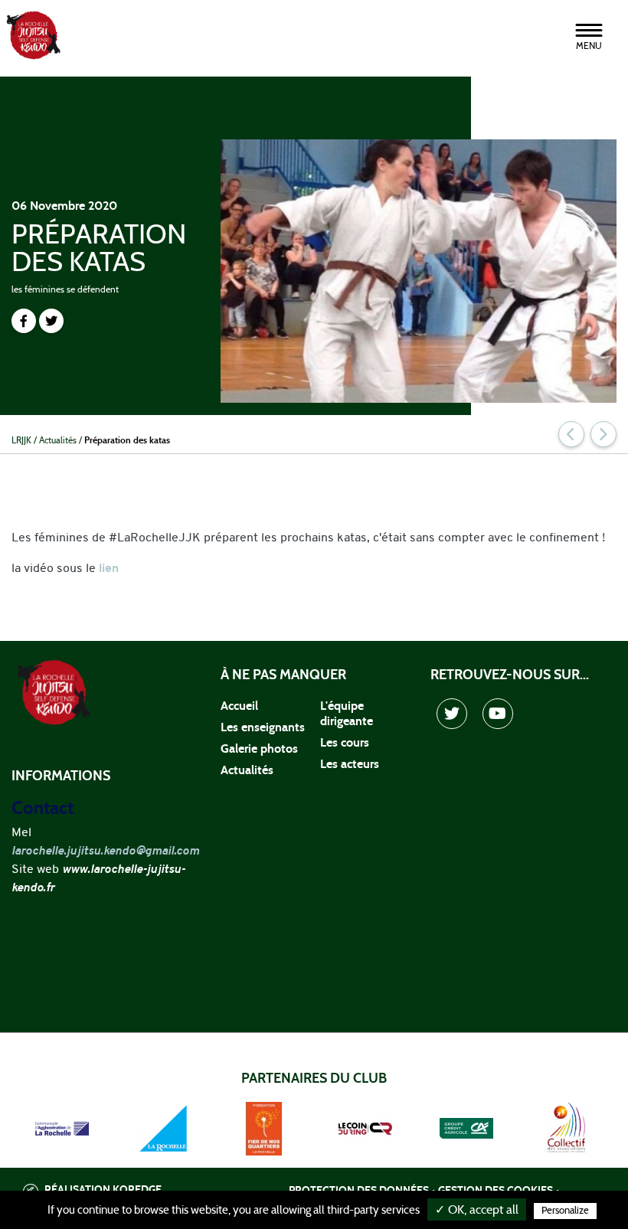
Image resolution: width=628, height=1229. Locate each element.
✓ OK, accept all (476, 1210)
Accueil (239, 706)
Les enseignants (263, 727)
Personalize (565, 1211)
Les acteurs (349, 764)
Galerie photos (259, 749)
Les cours (344, 743)
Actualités (247, 770)
